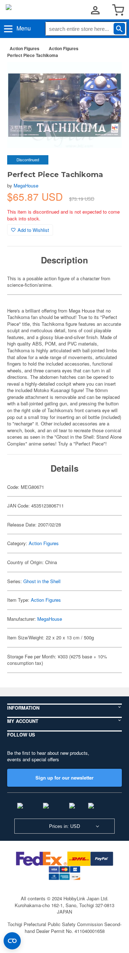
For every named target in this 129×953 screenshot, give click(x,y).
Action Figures (24, 48)
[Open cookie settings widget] (12, 940)
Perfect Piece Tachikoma (32, 55)
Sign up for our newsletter (64, 777)
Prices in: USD (64, 826)
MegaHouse (26, 185)
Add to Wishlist (33, 230)
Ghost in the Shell (42, 581)
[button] (108, 74)
